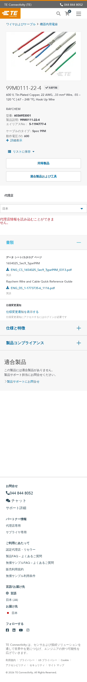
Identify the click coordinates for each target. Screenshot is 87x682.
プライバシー (27, 660)
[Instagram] (27, 630)
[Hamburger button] (78, 13)
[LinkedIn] (13, 630)
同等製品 (43, 163)
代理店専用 (13, 526)
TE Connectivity (10, 13)
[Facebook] (7, 630)
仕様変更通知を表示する (22, 312)
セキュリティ (37, 665)
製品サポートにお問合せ (23, 381)
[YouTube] (21, 630)
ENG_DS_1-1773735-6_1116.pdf (33, 288)
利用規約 (11, 660)
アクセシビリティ (16, 665)
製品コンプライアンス (25, 343)
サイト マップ (56, 665)
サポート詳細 (16, 508)
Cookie (65, 660)
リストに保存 (21, 151)
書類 (10, 242)
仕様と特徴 (15, 328)
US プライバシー (47, 660)
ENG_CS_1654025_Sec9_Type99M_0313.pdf (41, 270)
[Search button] (58, 13)
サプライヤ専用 (16, 532)
